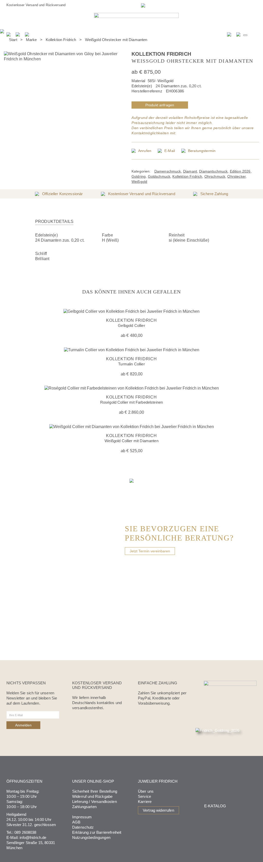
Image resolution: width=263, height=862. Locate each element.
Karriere (145, 801)
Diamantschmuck (213, 171)
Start (13, 39)
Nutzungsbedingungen (91, 837)
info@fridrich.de (33, 837)
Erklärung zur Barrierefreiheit (96, 832)
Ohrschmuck (215, 176)
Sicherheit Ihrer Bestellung (94, 791)
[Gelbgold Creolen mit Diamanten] (250, 42)
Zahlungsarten (84, 806)
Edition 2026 (240, 171)
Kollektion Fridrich (61, 39)
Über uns (146, 791)
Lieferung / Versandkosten (94, 801)
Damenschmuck (167, 171)
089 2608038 (25, 832)
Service (144, 796)
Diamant (190, 171)
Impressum (82, 817)
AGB (76, 822)
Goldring (139, 176)
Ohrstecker (236, 176)
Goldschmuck (159, 176)
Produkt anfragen (159, 105)
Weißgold (139, 181)
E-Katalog (215, 806)
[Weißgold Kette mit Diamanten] (257, 42)
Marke (31, 39)
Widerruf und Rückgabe (92, 796)
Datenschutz (83, 827)
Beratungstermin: (117, 5)
